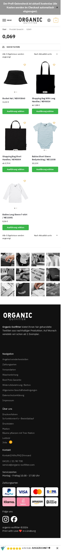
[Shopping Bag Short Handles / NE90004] (15, 135)
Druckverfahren (10, 414)
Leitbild (6, 438)
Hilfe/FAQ (16, 455)
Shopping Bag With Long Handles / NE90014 (43, 100)
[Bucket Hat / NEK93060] (15, 77)
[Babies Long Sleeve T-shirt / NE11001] (15, 193)
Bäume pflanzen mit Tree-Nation (18, 432)
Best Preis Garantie (11, 379)
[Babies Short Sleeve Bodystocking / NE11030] (45, 135)
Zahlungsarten (9, 364)
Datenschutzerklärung (13, 395)
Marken (6, 428)
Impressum (8, 400)
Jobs (4, 442)
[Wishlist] (24, 64)
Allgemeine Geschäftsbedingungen (19, 390)
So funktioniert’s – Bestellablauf (18, 418)
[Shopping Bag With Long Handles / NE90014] (45, 77)
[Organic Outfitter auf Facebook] (14, 519)
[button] (55, 20)
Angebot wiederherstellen (15, 359)
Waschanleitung (10, 374)
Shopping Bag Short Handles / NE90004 (11, 158)
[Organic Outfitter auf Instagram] (5, 519)
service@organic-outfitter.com (18, 464)
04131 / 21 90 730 (12, 461)
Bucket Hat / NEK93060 (13, 98)
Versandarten (9, 369)
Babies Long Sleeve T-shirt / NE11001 (14, 216)
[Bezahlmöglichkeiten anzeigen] (30, 496)
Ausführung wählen (15, 111)
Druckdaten (8, 423)
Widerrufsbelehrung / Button (16, 385)
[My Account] (49, 20)
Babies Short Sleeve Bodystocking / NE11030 (44, 158)
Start (4, 29)
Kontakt (6, 455)
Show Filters (13, 47)
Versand (27, 455)
